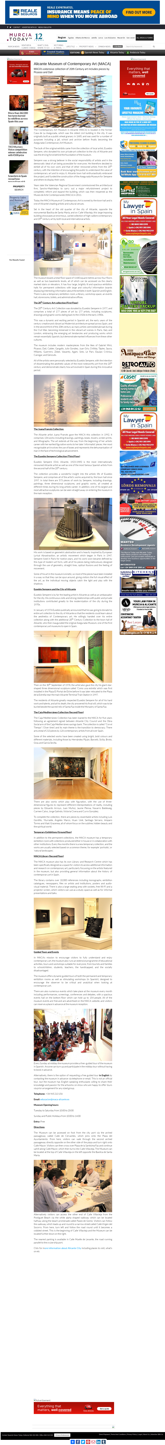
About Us (146, 1434)
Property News (86, 46)
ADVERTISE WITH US (29, 27)
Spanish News (104, 46)
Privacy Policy (132, 1434)
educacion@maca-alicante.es (54, 1099)
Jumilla (94, 38)
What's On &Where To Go (44, 46)
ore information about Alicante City (63, 1248)
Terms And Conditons (118, 1434)
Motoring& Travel (58, 46)
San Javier (131, 38)
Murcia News (14, 46)
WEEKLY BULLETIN (44, 27)
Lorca (100, 38)
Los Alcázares (110, 38)
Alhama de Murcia (82, 38)
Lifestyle (70, 46)
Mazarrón (121, 38)
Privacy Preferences (62, 1435)
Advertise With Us (157, 1434)
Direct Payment (104, 1434)
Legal (140, 1434)
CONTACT (16, 27)
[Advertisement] (138, 330)
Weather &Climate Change (29, 46)
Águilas (71, 38)
